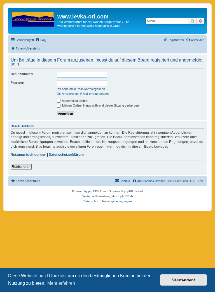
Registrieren (21, 167)
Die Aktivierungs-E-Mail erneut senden (83, 93)
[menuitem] (40, 40)
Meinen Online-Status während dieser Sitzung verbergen (100, 105)
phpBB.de (127, 196)
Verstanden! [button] (183, 280)
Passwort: (18, 82)
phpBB (92, 191)
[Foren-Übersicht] (33, 18)
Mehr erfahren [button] (61, 283)
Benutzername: (22, 74)
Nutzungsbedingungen (28, 155)
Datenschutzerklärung (66, 155)
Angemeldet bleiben (74, 100)
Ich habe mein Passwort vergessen (81, 89)
